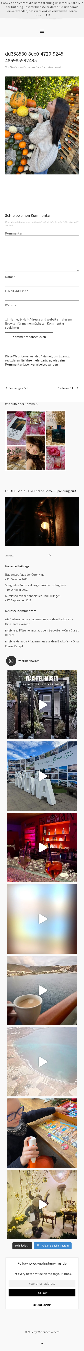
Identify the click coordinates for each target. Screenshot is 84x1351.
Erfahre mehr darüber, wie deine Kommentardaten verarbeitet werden (35, 362)
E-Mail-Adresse (16, 291)
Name (10, 277)
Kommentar (13, 233)
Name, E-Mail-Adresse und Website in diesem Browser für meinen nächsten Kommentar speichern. (38, 323)
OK (48, 15)
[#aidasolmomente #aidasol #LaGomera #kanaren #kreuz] (42, 990)
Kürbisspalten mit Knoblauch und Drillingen (33, 596)
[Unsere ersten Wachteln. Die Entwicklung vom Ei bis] (42, 704)
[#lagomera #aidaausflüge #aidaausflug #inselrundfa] (42, 919)
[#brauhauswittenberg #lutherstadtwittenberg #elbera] (42, 1204)
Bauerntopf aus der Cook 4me (24, 575)
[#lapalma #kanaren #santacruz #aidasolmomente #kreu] (42, 776)
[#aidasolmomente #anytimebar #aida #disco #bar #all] (42, 847)
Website (11, 305)
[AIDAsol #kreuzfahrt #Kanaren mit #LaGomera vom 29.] (42, 1061)
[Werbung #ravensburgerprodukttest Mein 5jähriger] (42, 1133)
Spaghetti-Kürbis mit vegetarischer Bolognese (35, 585)
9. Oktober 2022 (15, 67)
